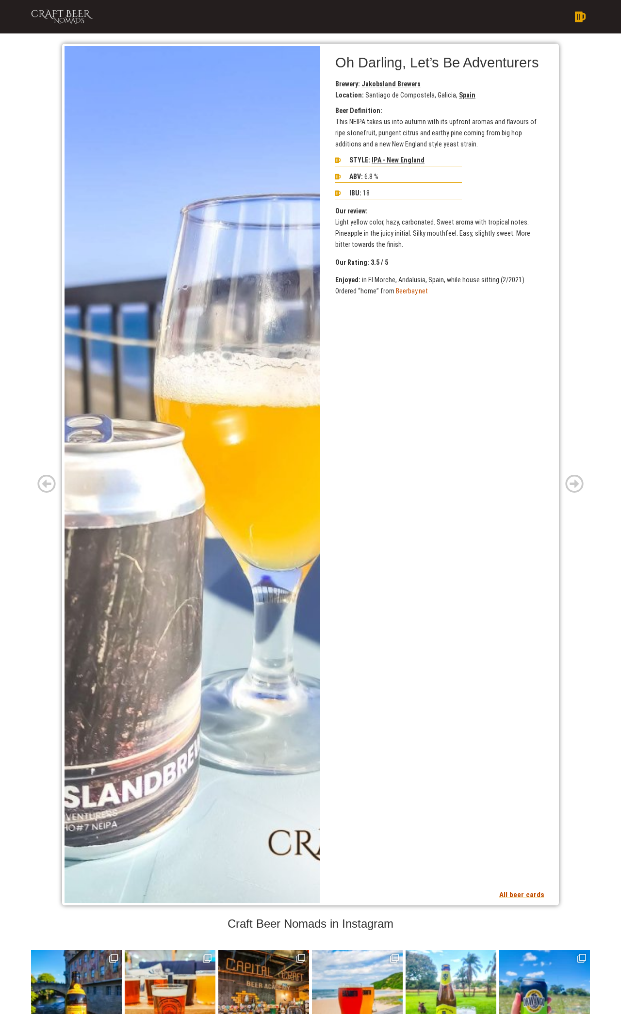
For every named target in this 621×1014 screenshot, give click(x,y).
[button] (366, 17)
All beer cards (521, 894)
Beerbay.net (412, 291)
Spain (467, 95)
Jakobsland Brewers (391, 84)
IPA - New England (398, 160)
